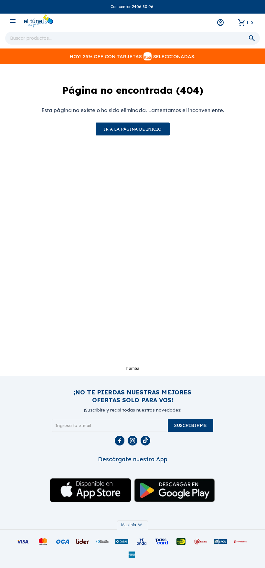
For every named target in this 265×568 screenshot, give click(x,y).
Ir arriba (132, 368)
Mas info (132, 525)
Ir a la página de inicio (133, 129)
